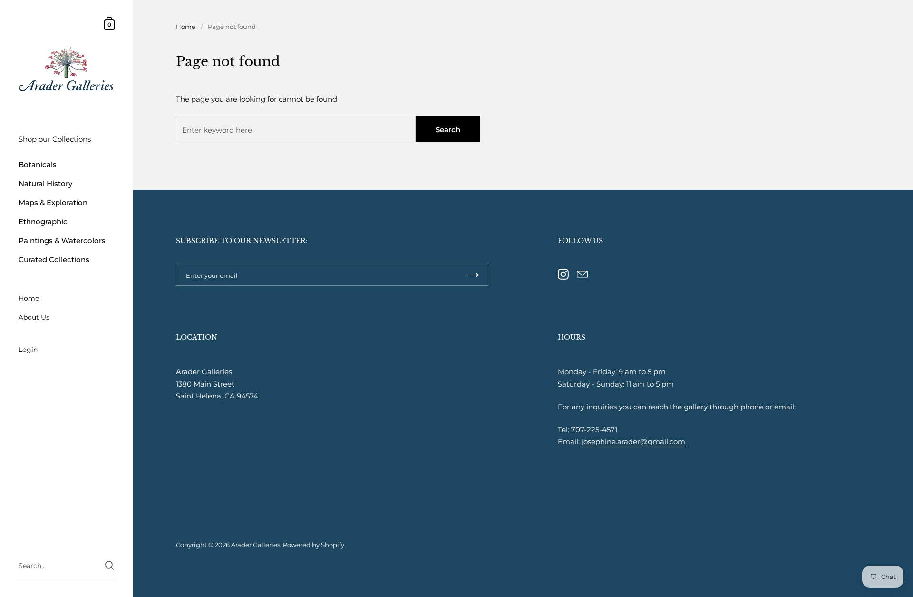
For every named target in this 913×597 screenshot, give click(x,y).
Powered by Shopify (313, 545)
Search (448, 129)
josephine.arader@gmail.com (633, 441)
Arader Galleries (255, 545)
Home (185, 26)
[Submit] (110, 565)
